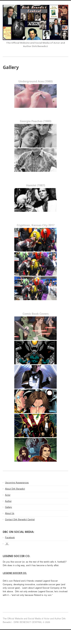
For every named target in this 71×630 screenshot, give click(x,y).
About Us (9, 513)
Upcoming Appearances (17, 482)
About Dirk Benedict (15, 488)
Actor (7, 494)
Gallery (8, 507)
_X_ (7, 543)
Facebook (10, 537)
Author (8, 501)
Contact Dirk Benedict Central (20, 519)
